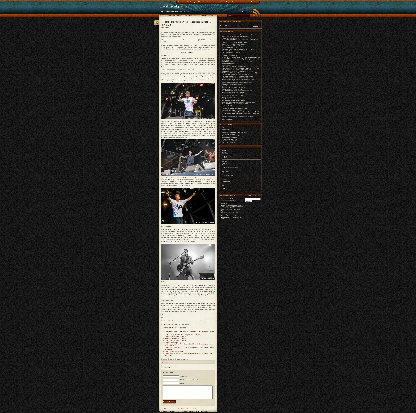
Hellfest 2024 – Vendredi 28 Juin (174, 338)
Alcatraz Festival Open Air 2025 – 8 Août (232, 95)
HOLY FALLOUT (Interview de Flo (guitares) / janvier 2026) (237, 61)
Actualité (186, 2)
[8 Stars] (174, 359)
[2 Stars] (163, 359)
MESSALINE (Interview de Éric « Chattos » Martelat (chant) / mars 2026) (241, 57)
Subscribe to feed (246, 12)
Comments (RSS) (191, 408)
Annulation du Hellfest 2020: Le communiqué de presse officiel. (231, 217)
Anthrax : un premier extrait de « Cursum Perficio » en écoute (238, 49)
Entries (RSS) (180, 408)
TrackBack (166, 367)
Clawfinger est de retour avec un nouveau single (234, 108)
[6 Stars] (170, 359)
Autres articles (239, 2)
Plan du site (254, 2)
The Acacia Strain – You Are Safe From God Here (235, 77)
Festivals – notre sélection (231, 167)
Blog (223, 185)
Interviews (213, 2)
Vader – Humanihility (227, 119)
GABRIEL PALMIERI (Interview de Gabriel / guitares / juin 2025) (238, 102)
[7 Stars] (172, 359)
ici (188, 324)
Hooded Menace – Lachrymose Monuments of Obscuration (237, 71)
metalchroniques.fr (173, 6)
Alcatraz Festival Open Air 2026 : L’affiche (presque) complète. (238, 79)
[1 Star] (161, 359)
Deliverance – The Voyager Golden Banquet (233, 44)
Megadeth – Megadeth (228, 63)
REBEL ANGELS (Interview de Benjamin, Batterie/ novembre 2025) (239, 73)
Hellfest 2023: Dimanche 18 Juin (174, 340)
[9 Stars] (175, 359)
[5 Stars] (168, 359)
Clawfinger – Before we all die (229, 55)
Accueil (180, 2)
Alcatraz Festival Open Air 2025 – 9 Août (232, 94)
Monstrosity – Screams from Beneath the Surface (235, 50)
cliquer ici (255, 26)
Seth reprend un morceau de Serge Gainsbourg (234, 100)
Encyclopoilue (230, 2)
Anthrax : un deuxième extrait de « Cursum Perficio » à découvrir (239, 35)
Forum (223, 188)
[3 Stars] (165, 359)
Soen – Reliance (226, 65)
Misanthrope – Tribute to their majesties (232, 84)
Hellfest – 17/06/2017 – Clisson (174, 351)
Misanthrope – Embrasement (229, 38)
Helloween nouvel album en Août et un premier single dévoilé (237, 116)
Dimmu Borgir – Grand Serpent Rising (232, 46)
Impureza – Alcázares (227, 105)
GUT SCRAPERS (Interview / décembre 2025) (234, 66)
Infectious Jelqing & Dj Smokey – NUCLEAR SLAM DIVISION (238, 76)
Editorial (224, 152)
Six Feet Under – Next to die (229, 47)
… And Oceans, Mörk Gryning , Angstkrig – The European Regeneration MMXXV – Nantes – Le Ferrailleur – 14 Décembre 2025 (241, 69)
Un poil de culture (228, 175)
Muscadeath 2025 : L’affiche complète (232, 110)
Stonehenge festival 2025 (228, 97)
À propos (247, 2)
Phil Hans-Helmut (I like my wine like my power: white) (231, 199)
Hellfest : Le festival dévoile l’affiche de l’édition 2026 (235, 81)
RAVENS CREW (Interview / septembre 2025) (234, 87)
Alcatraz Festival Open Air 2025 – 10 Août (233, 92)
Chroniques (193, 2)
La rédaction (227, 181)
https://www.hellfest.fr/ (167, 321)
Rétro (225, 157)
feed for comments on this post (171, 366)
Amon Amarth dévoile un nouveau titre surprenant (235, 36)
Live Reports (221, 2)
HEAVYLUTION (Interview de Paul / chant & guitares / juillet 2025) (239, 90)
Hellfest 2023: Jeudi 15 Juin (173, 342)
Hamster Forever (225, 205)
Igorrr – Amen (225, 85)
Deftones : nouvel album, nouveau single (232, 107)
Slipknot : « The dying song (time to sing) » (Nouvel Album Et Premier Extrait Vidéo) (232, 206)
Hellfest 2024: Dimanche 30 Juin (174, 336)
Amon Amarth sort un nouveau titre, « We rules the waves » (237, 98)
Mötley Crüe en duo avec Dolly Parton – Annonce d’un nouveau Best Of (240, 111)
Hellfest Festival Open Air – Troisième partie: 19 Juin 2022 (182, 335)
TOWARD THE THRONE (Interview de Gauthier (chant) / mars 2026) (240, 54)
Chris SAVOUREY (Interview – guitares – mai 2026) (235, 42)
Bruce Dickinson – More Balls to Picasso (232, 89)
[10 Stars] (177, 359)
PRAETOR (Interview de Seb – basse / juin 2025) (235, 103)
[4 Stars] (167, 359)
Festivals (224, 165)
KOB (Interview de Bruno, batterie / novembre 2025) (235, 74)
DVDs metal (227, 156)
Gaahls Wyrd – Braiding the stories (231, 118)
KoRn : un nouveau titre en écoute (231, 52)
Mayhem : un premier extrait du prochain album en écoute (237, 82)
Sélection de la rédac (203, 2)
